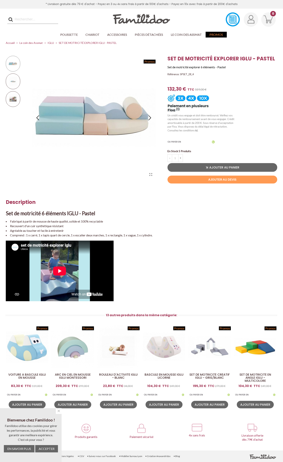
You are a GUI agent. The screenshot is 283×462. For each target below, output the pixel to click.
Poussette (69, 34)
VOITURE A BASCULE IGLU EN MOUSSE (27, 376)
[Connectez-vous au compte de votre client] (251, 19)
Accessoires (117, 34)
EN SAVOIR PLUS (19, 448)
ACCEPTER (46, 448)
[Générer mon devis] (232, 19)
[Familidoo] (141, 19)
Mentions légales (64, 456)
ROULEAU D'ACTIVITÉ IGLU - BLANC (118, 376)
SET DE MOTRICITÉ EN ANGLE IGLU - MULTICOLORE (255, 377)
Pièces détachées (149, 34)
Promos (216, 34)
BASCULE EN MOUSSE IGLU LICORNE (164, 376)
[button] (150, 117)
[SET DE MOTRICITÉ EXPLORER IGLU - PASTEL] (151, 174)
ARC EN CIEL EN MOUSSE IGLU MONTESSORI (73, 376)
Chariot (92, 34)
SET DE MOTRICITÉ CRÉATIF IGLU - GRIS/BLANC (209, 376)
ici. (196, 130)
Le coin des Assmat (186, 34)
